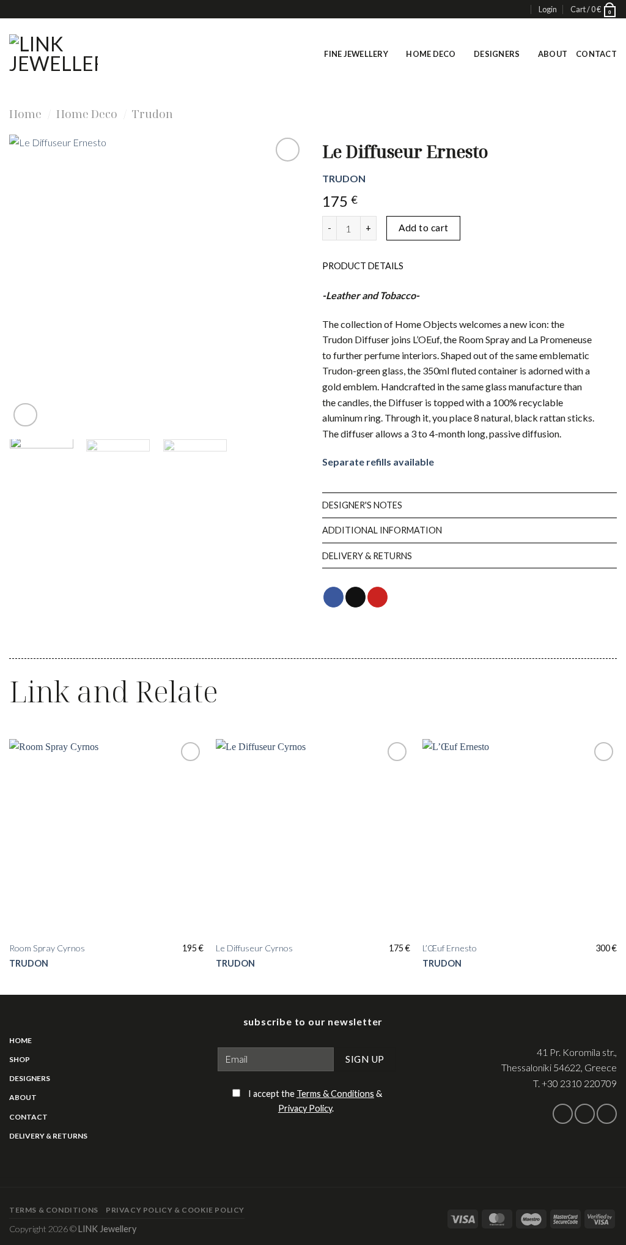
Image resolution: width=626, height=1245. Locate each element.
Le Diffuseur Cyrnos (254, 948)
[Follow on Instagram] (585, 1114)
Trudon (152, 113)
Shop (19, 1059)
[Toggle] (604, 265)
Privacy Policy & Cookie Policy (175, 1209)
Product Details (362, 266)
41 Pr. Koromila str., (577, 1052)
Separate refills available (378, 461)
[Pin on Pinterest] (377, 597)
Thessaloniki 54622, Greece (559, 1067)
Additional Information (382, 530)
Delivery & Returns (367, 556)
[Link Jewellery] (53, 54)
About (552, 54)
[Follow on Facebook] (563, 1114)
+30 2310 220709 (579, 1083)
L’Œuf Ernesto (449, 948)
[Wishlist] (288, 150)
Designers (497, 54)
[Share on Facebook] (333, 597)
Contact (596, 54)
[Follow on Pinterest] (607, 1114)
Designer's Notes (362, 505)
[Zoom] (25, 415)
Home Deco (430, 54)
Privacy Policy (305, 1108)
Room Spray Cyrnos (47, 948)
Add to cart (424, 227)
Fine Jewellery (356, 54)
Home (25, 113)
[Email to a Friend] (355, 597)
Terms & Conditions (335, 1093)
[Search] (520, 9)
